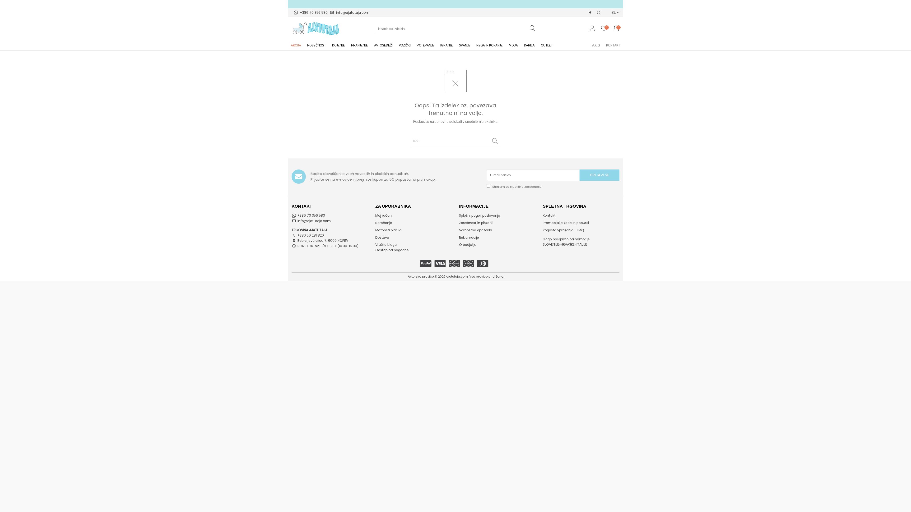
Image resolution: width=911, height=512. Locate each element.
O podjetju (467, 244)
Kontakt (549, 215)
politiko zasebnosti (526, 186)
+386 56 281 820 (310, 235)
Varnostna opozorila (475, 230)
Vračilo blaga (386, 244)
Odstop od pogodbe (392, 250)
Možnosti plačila (388, 230)
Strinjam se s (516, 186)
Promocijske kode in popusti (566, 222)
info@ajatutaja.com (352, 12)
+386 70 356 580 (314, 12)
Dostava (382, 237)
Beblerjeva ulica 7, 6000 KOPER (322, 240)
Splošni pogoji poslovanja (479, 215)
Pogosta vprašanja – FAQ (563, 230)
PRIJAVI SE (599, 175)
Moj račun (383, 215)
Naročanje (383, 222)
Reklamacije (469, 237)
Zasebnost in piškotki (476, 222)
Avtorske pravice (421, 276)
